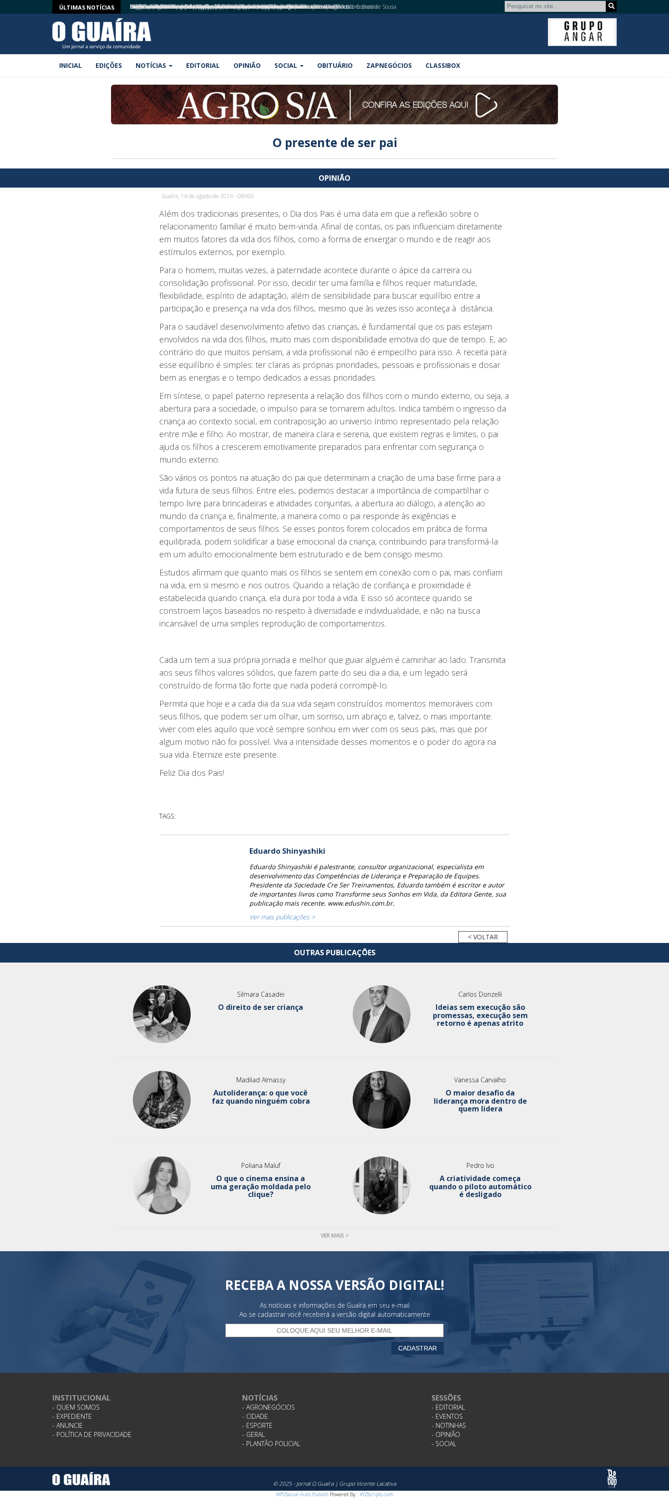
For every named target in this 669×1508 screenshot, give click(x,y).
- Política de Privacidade (92, 1434)
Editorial (203, 65)
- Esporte (257, 1425)
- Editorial (448, 1407)
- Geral (253, 1434)
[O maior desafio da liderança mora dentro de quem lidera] (381, 1100)
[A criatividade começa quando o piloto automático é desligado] (381, 1185)
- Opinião (445, 1434)
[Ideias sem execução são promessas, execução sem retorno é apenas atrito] (381, 1014)
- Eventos (447, 1416)
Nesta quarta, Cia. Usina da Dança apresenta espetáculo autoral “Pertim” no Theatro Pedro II (241, 6)
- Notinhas (448, 1425)
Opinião (247, 65)
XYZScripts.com (377, 1494)
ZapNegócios (389, 65)
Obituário (335, 65)
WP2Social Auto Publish (302, 1494)
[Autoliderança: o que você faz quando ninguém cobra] (162, 1100)
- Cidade (255, 1416)
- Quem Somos (76, 1407)
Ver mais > (335, 1235)
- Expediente (72, 1416)
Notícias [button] (152, 65)
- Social (443, 1443)
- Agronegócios (268, 1407)
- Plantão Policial (271, 1443)
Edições (109, 65)
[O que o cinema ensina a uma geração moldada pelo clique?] (162, 1185)
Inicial (70, 65)
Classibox (443, 65)
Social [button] (286, 65)
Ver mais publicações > (282, 916)
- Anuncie (67, 1425)
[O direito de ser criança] (162, 1014)
